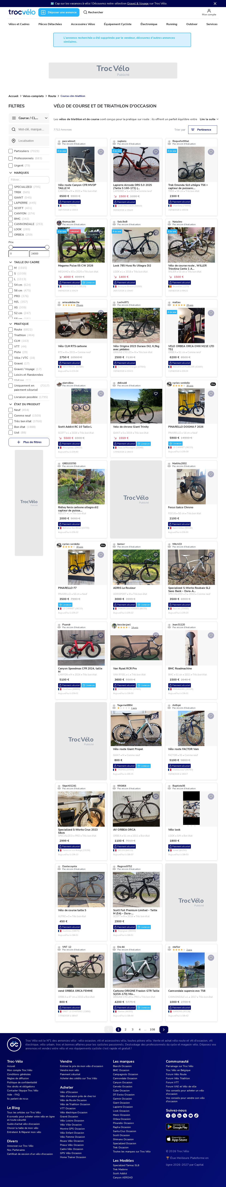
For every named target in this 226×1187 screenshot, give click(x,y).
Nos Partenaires (16, 1150)
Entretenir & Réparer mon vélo (24, 1132)
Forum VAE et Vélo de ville (181, 1086)
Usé (20, 433)
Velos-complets (33, 96)
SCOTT (23, 208)
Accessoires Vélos (83, 24)
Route (52, 96)
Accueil (13, 96)
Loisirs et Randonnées (32, 375)
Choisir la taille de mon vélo (22, 1128)
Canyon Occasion (122, 1082)
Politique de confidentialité (22, 1082)
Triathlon (24, 335)
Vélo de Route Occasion (73, 1100)
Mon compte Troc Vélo (19, 1070)
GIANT (23, 198)
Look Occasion (121, 1111)
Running (171, 24)
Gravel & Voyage (138, 3)
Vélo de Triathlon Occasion (75, 1104)
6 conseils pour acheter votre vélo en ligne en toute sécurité (31, 1118)
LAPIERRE (25, 203)
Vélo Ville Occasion (71, 1124)
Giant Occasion (121, 1102)
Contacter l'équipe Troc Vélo (22, 1090)
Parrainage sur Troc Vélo (180, 1066)
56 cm (22, 290)
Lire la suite (207, 119)
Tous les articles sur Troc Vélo (24, 1112)
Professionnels (28, 158)
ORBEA (23, 235)
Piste (21, 352)
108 (152, 1029)
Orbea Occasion (122, 1119)
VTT (20, 346)
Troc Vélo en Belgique (178, 1070)
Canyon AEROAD (123, 1177)
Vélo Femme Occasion (72, 1137)
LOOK (22, 229)
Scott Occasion (121, 1135)
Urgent (22, 166)
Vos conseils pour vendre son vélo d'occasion (185, 1099)
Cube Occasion (121, 1090)
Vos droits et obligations (21, 1086)
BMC (21, 219)
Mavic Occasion (121, 1115)
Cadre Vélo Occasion (71, 1149)
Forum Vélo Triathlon (178, 1078)
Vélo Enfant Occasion (72, 1133)
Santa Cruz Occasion (124, 1131)
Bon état (25, 427)
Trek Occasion (121, 1147)
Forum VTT (172, 1082)
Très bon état (28, 421)
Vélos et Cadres (18, 24)
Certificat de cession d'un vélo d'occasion (30, 1154)
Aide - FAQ (13, 1094)
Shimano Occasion (123, 1139)
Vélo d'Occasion (69, 1092)
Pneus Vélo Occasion (72, 1145)
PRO (21, 296)
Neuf (21, 410)
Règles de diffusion (18, 1078)
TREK (22, 192)
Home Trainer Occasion (73, 1157)
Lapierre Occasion (123, 1107)
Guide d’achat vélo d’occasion (23, 1124)
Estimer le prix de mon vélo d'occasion (81, 1066)
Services (212, 24)
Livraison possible (31, 397)
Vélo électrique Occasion (74, 1112)
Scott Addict (120, 1173)
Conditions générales (19, 1074)
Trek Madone (120, 1169)
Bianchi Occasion (122, 1066)
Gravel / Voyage (27, 369)
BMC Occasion (121, 1070)
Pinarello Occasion (123, 1123)
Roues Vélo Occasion (72, 1141)
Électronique (149, 24)
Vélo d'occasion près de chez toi (78, 1096)
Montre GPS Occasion (72, 1128)
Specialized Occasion (124, 1143)
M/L (21, 302)
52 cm (22, 313)
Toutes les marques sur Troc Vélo (132, 1151)
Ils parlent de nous (17, 1098)
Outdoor (191, 24)
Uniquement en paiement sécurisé (31, 388)
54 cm (22, 285)
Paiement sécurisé (70, 1074)
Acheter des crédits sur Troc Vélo (78, 1078)
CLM (21, 341)
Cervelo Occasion (122, 1086)
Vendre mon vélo (69, 1070)
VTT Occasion (68, 1108)
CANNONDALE (28, 224)
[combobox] (29, 141)
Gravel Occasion (69, 1116)
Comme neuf (27, 416)
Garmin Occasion (122, 1098)
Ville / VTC (24, 358)
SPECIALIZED (27, 187)
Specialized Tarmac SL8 (126, 1165)
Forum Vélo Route (176, 1074)
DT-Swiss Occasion (124, 1094)
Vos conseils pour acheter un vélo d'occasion (185, 1092)
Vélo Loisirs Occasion (72, 1120)
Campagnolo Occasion (125, 1074)
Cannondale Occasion (125, 1078)
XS (20, 307)
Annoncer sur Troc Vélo (20, 1146)
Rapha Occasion (122, 1127)
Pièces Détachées (50, 24)
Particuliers (26, 151)
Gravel (22, 363)
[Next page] (163, 1029)
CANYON (24, 213)
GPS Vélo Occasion (71, 1153)
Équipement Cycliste (118, 24)
